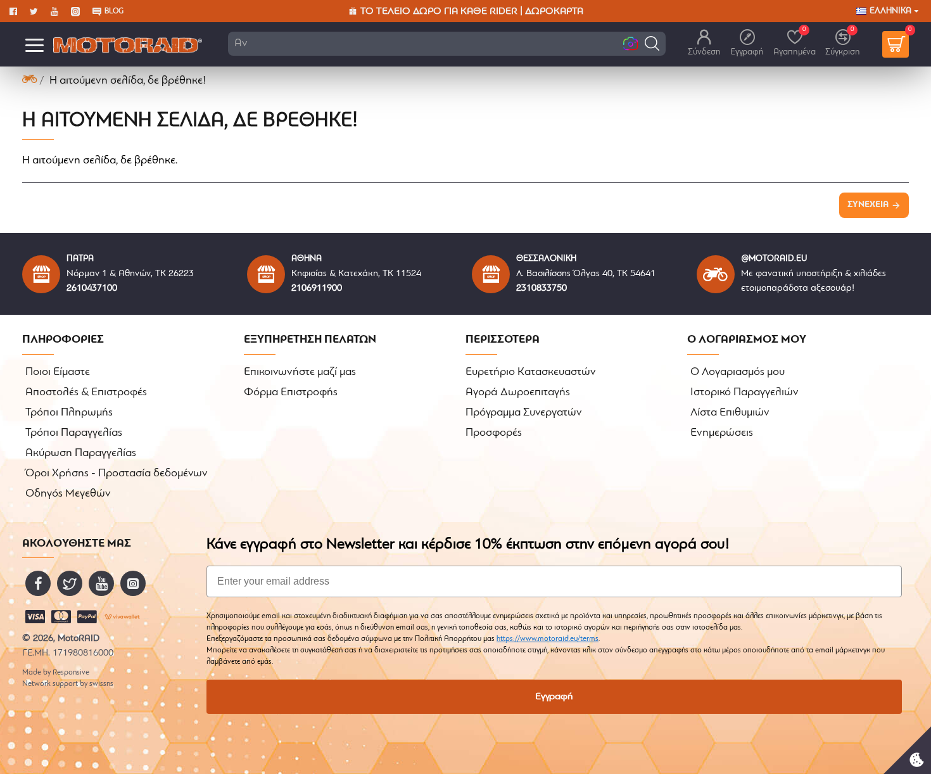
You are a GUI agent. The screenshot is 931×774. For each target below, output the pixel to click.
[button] (652, 43)
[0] (895, 44)
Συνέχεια (868, 205)
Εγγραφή (554, 697)
